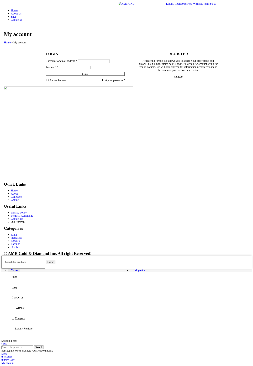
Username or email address (61, 60)
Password (52, 67)
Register (178, 76)
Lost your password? (113, 80)
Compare (20, 318)
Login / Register (24, 328)
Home (7, 42)
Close (4, 343)
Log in (85, 74)
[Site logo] (127, 3)
